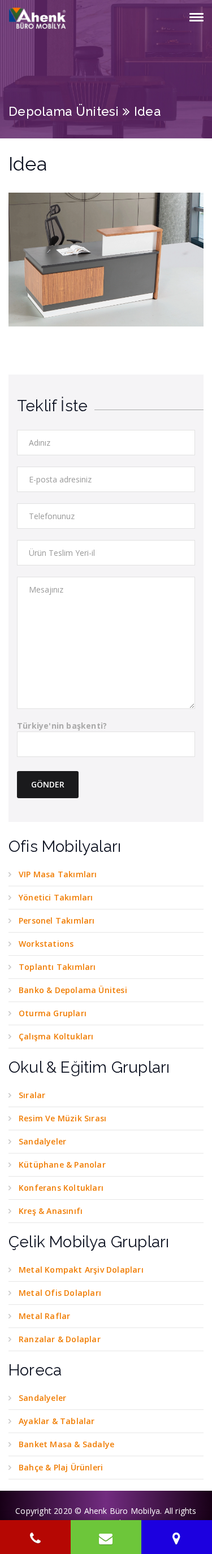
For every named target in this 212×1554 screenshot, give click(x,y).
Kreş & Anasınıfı (51, 1210)
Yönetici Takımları (56, 897)
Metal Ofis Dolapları (60, 1292)
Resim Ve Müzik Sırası (62, 1118)
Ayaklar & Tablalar (57, 1421)
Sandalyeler (42, 1141)
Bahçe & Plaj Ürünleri (61, 1467)
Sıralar (32, 1095)
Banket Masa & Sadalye (66, 1444)
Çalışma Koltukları (56, 1036)
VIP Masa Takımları (58, 874)
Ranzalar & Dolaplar (60, 1339)
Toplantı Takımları (57, 966)
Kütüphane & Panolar (62, 1164)
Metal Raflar (44, 1316)
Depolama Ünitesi (63, 111)
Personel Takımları (57, 920)
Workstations (46, 943)
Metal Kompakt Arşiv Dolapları (81, 1269)
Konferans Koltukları (61, 1187)
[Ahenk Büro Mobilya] (37, 18)
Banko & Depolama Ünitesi (73, 990)
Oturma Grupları (52, 1013)
